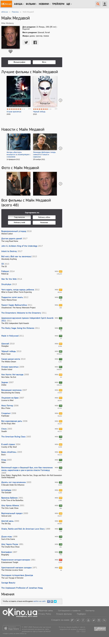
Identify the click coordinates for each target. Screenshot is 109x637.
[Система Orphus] (100, 628)
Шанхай (5, 344)
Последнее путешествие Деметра (17, 575)
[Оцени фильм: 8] (21, 109)
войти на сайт (39, 601)
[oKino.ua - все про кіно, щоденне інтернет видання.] (6, 4)
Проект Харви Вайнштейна (14, 305)
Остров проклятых (14, 112)
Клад (3, 460)
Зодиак (4, 382)
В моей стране (8, 444)
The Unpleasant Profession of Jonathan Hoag (22, 588)
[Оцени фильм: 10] (24, 109)
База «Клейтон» (8, 452)
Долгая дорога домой (11, 239)
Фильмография (19, 62)
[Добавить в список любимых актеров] (11, 51)
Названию (44, 222)
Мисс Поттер (7, 406)
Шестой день (7, 521)
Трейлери (58, 4)
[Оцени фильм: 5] (15, 109)
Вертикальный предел (12, 513)
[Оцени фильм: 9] (22, 109)
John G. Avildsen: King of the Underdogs (19, 246)
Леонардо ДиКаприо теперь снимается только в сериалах (44, 154)
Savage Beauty (8, 583)
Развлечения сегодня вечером (15, 560)
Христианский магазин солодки (16, 568)
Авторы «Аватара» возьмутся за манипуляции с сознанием (18, 154)
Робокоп (5, 271)
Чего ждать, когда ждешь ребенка (17, 290)
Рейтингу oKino (44, 217)
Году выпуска (19, 217)
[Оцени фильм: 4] (13, 109)
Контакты (90, 611)
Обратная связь (45, 611)
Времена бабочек (9, 498)
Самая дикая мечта (10, 359)
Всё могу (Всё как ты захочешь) (16, 257)
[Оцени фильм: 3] (11, 109)
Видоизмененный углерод (13, 231)
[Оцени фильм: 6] (17, 109)
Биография (6, 552)
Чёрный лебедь (39, 112)
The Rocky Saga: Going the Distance (17, 328)
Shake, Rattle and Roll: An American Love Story (23, 529)
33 (2, 264)
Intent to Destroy (9, 251)
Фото (44, 62)
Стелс (4, 429)
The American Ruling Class (13, 437)
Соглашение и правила (69, 611)
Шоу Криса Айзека (10, 506)
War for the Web (8, 279)
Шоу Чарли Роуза (9, 544)
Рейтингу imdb (19, 222)
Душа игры (6, 537)
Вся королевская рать (11, 421)
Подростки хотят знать (12, 297)
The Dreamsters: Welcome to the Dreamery (21, 313)
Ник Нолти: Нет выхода (12, 375)
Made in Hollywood (9, 336)
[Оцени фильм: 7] (19, 109)
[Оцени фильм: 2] (9, 109)
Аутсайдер (6, 490)
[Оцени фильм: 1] (8, 109)
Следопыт (6, 413)
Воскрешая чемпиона (11, 390)
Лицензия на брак (10, 398)
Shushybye (6, 284)
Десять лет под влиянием (13, 482)
